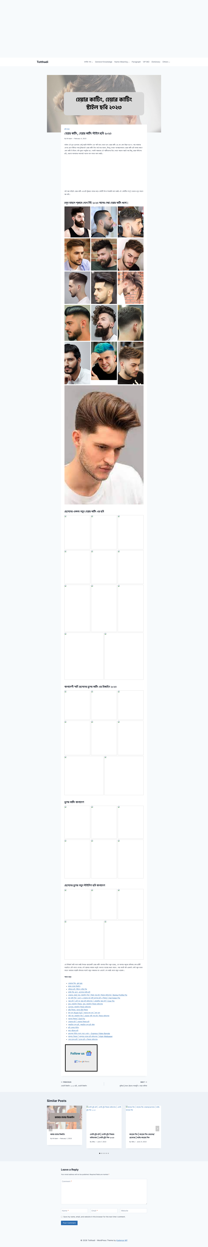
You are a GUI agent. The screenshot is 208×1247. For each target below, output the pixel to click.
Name (65, 1211)
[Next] (157, 1128)
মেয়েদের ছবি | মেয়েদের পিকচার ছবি (78, 1022)
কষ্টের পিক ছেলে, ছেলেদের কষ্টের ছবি (79, 992)
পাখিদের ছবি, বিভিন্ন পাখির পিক (77, 989)
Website (124, 1211)
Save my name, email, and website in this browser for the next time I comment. (94, 1217)
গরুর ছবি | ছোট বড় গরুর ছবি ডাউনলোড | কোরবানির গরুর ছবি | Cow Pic (91, 1001)
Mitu (93, 1142)
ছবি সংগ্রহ (67, 129)
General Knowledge (103, 62)
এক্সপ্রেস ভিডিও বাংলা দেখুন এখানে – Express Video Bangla (89, 1033)
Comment (67, 1181)
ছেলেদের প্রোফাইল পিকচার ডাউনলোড (79, 1007)
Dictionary (156, 62)
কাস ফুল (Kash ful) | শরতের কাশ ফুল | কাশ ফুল (84, 1013)
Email (95, 1211)
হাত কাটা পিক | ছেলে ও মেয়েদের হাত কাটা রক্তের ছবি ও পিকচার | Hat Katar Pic (94, 998)
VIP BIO (146, 62)
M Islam (69, 138)
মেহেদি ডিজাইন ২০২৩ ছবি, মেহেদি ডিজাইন (74, 1084)
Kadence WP (122, 1240)
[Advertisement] (65, 42)
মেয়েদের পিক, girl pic (75, 983)
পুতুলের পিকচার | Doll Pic (76, 1019)
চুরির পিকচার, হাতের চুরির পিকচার (78, 1010)
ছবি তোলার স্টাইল (73, 1027)
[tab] (99, 1153)
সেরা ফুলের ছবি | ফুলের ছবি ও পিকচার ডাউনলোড (83, 1039)
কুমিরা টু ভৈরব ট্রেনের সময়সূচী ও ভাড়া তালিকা (133, 1084)
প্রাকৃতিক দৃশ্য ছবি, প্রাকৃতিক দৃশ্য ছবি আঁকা (81, 1025)
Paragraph (136, 62)
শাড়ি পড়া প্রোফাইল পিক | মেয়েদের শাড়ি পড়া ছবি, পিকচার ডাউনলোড (88, 1016)
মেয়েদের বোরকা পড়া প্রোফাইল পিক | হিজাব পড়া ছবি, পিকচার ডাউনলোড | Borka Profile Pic (97, 995)
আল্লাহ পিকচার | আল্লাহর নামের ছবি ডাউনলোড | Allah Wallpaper (90, 1036)
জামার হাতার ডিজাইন (74, 986)
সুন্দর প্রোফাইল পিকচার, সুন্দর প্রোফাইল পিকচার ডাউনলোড (85, 1004)
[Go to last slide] (50, 1128)
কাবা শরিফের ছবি (73, 1030)
